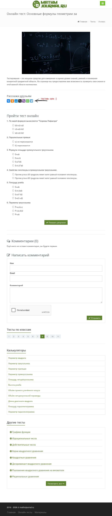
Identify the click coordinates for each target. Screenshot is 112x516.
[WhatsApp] (27, 101)
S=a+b (18, 158)
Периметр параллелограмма (21, 411)
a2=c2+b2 (19, 132)
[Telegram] (31, 101)
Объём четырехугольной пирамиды (24, 395)
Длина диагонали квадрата (20, 401)
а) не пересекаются (24, 141)
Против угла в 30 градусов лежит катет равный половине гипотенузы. (46, 174)
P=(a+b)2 (19, 210)
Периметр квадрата (17, 358)
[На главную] (49, 4)
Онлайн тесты (25, 512)
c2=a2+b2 (19, 129)
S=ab (17, 154)
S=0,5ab (18, 190)
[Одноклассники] (12, 101)
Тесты (93, 21)
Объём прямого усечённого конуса (24, 390)
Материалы (40, 512)
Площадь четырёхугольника (20, 379)
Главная (83, 21)
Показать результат (57, 222)
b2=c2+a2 (19, 125)
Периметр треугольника (19, 363)
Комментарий (16, 285)
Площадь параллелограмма (21, 406)
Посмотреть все (55, 483)
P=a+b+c (19, 207)
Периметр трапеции (17, 368)
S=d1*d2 (18, 194)
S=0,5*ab (19, 165)
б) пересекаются (22, 145)
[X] (20, 101)
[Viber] (23, 101)
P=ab (17, 214)
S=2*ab (18, 161)
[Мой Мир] (16, 101)
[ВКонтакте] (8, 101)
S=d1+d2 (19, 198)
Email (12, 273)
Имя (12, 263)
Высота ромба (14, 384)
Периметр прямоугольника (20, 374)
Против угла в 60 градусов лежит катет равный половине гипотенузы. (46, 178)
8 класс (102, 21)
